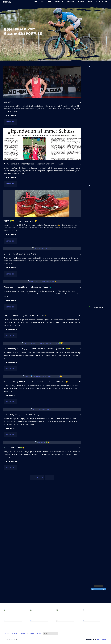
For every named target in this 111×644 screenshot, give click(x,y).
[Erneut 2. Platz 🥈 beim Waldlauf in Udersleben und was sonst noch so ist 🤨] (42, 376)
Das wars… (8, 102)
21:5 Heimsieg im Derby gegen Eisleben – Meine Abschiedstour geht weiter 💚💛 (37, 348)
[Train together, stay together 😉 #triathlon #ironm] (98, 550)
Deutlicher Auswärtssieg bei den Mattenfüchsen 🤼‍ (25, 315)
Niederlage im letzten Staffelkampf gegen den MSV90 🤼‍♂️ (27, 287)
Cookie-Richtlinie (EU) (28, 634)
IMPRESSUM (6, 634)
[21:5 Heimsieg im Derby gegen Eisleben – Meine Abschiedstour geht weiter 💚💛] (42, 343)
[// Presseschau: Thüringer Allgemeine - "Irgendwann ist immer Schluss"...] (42, 158)
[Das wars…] (42, 92)
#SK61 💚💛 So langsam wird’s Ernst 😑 (20, 221)
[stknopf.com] (7, 2)
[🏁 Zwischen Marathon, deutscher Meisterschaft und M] (98, 400)
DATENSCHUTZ (15, 634)
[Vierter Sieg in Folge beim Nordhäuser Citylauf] (42, 409)
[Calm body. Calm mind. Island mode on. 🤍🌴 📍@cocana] (98, 572)
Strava (39, 634)
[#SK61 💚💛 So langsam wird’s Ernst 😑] (42, 203)
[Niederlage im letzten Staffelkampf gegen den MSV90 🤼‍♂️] (42, 281)
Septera (98, 640)
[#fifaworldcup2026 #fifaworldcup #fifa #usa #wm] (98, 315)
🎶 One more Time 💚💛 (14, 447)
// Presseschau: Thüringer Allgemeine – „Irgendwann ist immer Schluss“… (34, 164)
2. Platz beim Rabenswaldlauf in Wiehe (20, 254)
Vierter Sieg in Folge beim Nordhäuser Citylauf (23, 414)
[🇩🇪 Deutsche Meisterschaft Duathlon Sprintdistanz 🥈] (98, 512)
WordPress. (105, 640)
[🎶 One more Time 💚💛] (42, 442)
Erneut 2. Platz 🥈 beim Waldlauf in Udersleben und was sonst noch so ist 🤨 (36, 381)
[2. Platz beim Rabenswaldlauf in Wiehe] (42, 248)
